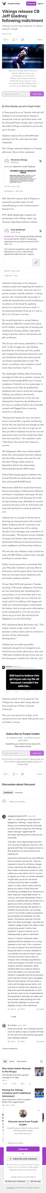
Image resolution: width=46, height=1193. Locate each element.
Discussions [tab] (21, 1061)
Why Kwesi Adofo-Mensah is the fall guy (16, 1070)
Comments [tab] (8, 792)
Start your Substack (16, 1181)
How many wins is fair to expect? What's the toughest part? (16, 1100)
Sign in (40, 3)
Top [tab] (5, 1061)
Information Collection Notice (27, 761)
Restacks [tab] (19, 792)
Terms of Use (35, 759)
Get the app (35, 1181)
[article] (23, 1076)
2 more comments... (10, 1048)
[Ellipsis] (43, 816)
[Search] (41, 1061)
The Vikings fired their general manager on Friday (15, 1076)
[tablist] (13, 792)
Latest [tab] (11, 1061)
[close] (39, 1110)
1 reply (13, 1017)
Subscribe (31, 3)
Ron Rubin (12, 1025)
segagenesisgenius (16, 816)
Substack (10, 1187)
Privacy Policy (31, 1169)
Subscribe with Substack (25, 1158)
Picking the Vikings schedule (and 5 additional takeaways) (16, 1093)
